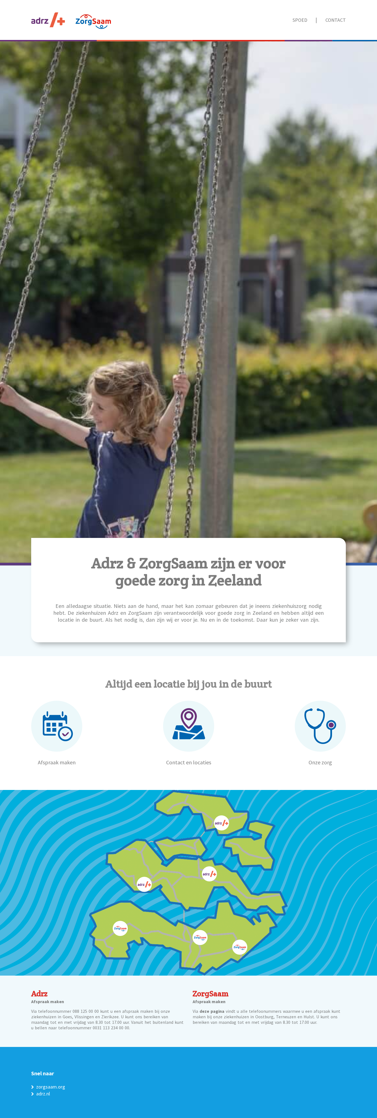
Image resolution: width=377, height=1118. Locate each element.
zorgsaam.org (50, 1087)
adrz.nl (43, 1093)
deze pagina (212, 1011)
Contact (335, 20)
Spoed (300, 20)
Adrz (39, 993)
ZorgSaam (211, 993)
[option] (188, 432)
